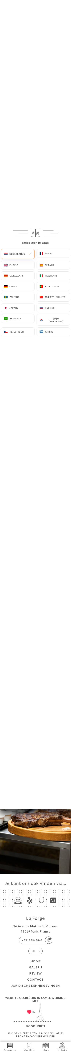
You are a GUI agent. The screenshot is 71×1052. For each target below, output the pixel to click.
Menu (46, 1050)
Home (35, 961)
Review (35, 973)
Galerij (35, 967)
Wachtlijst (29, 1050)
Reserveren (10, 1050)
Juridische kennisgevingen (35, 985)
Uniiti (40, 1026)
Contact (35, 979)
